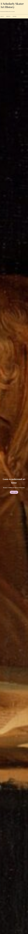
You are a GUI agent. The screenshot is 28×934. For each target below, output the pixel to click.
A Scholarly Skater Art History (12, 5)
